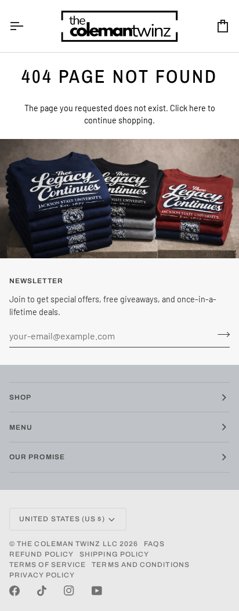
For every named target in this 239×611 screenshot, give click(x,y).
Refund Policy (41, 554)
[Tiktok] (41, 591)
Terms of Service (47, 565)
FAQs (154, 544)
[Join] (220, 334)
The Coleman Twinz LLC (67, 544)
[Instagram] (69, 591)
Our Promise (37, 457)
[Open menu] (26, 26)
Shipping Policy (114, 554)
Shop (20, 397)
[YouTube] (97, 591)
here (197, 108)
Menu (20, 427)
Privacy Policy (42, 575)
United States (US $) (62, 519)
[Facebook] (14, 591)
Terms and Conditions (141, 565)
